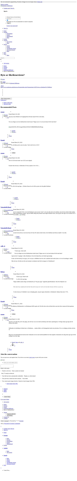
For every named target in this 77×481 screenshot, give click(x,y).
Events (5, 39)
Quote (10, 136)
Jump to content (4, 4)
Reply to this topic (8, 102)
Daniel (3, 140)
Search (5, 44)
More (8, 37)
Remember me (10, 21)
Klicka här (39, 1)
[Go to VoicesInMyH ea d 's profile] (8, 210)
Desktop (6, 388)
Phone (5, 391)
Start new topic (7, 104)
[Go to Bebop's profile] (6, 274)
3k (7, 146)
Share (2, 85)
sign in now (32, 357)
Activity (5, 40)
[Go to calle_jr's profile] (6, 249)
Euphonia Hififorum (14, 83)
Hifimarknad (10, 36)
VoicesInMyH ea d (6, 207)
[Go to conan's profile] (3, 79)
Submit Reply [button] (7, 396)
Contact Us (6, 417)
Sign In (8, 23)
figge (16, 342)
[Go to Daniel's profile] (6, 143)
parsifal (13, 130)
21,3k (8, 251)
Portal (5, 31)
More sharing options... (6, 98)
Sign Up (6, 28)
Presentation (9, 33)
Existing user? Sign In (9, 8)
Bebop (3, 272)
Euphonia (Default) (11, 414)
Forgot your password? (12, 25)
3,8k (8, 213)
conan (3, 82)
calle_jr (3, 246)
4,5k (8, 117)
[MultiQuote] (12, 266)
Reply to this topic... (5, 368)
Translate (21, 421)
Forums (5, 32)
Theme (5, 412)
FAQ (5, 52)
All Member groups (11, 48)
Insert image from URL (12, 383)
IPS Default (9, 415)
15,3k (8, 277)
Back (8, 438)
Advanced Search (11, 50)
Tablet (5, 390)
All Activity (9, 41)
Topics (8, 45)
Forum (8, 35)
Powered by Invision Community (12, 423)
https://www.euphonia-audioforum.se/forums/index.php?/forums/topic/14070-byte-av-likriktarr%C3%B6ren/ (26, 87)
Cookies (6, 418)
